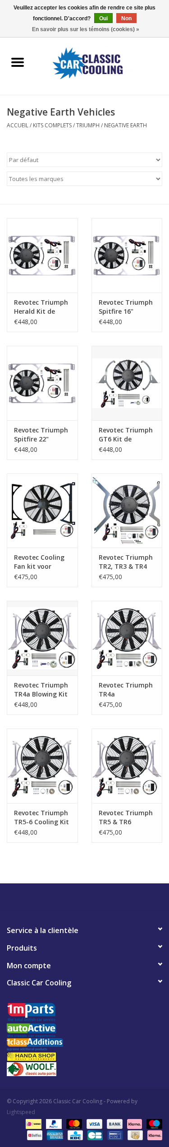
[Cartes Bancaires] (94, 1134)
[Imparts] (84, 1013)
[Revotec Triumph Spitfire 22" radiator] (42, 383)
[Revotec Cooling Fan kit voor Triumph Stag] (42, 511)
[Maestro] (152, 1123)
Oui (103, 18)
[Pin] (114, 1134)
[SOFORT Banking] (133, 1123)
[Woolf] (84, 1069)
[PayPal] (53, 1123)
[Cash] (134, 1134)
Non (126, 18)
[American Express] (54, 1134)
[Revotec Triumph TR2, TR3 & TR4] (127, 511)
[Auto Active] (84, 1030)
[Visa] (93, 1123)
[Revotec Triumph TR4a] (127, 638)
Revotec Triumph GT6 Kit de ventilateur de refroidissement (126, 435)
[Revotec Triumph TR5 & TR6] (127, 766)
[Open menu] (17, 62)
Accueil (17, 125)
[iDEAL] (32, 1123)
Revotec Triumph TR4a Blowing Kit (41, 689)
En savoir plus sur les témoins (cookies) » (85, 29)
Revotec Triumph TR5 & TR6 (126, 817)
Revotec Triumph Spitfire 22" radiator (41, 435)
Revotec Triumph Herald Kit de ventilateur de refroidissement (41, 307)
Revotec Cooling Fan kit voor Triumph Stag (39, 562)
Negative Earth (125, 125)
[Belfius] (34, 1134)
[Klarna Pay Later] (153, 1134)
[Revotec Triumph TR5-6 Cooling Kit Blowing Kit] (42, 766)
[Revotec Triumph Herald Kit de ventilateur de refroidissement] (42, 255)
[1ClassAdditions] (84, 1044)
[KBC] (74, 1134)
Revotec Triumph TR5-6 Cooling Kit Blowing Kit (41, 817)
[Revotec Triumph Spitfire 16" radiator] (127, 255)
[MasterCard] (73, 1123)
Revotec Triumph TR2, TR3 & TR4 (126, 562)
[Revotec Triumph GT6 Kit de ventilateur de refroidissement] (127, 383)
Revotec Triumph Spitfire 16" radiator (126, 307)
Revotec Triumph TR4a (126, 689)
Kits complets (52, 125)
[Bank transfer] (114, 1123)
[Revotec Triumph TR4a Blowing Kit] (42, 638)
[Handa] (84, 1056)
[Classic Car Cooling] (102, 63)
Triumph (88, 125)
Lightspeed (21, 1112)
